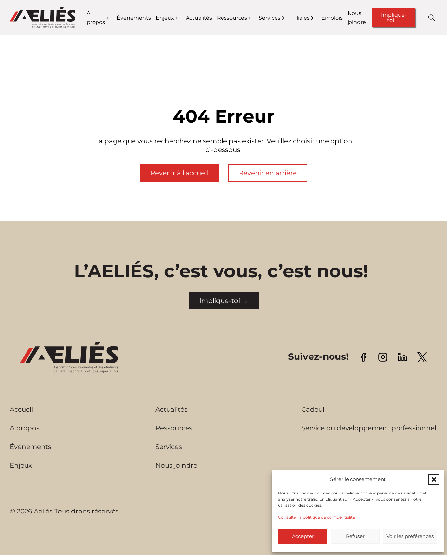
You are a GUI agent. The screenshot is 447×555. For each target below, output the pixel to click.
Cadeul (312, 409)
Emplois (332, 18)
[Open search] (431, 17)
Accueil (21, 409)
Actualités (199, 18)
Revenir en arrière (268, 173)
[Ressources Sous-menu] (253, 18)
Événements (134, 18)
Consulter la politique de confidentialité (316, 517)
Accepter (303, 536)
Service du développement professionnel (368, 428)
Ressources (232, 18)
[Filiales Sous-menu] (316, 18)
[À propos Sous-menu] (111, 18)
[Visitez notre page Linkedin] (402, 356)
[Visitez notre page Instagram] (383, 356)
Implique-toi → (394, 17)
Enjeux (165, 18)
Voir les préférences (410, 536)
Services (269, 18)
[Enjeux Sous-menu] (180, 18)
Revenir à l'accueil (179, 173)
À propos (96, 17)
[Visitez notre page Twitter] (422, 357)
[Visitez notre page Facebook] (363, 356)
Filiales (301, 18)
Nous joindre (357, 17)
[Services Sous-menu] (287, 18)
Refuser (355, 536)
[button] (434, 479)
